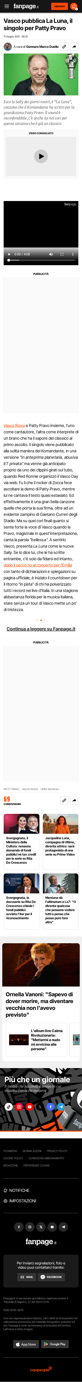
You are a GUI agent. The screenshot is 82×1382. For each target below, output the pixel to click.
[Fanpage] (41, 1242)
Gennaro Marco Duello (42, 46)
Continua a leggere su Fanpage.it (41, 629)
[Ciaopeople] (41, 1370)
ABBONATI (59, 6)
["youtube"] (30, 1107)
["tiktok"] (9, 1107)
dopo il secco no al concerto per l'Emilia (38, 565)
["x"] (40, 1107)
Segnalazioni (32, 1151)
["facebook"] (50, 1107)
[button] (74, 47)
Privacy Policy (57, 1151)
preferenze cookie (36, 1165)
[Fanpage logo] (26, 6)
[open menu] (5, 6)
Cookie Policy (13, 1158)
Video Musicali (50, 789)
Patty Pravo (11, 789)
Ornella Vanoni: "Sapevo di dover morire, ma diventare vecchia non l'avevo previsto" (39, 1004)
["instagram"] (19, 1107)
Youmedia (10, 1151)
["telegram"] (61, 1107)
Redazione (10, 1165)
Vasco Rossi (14, 425)
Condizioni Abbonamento (46, 1158)
